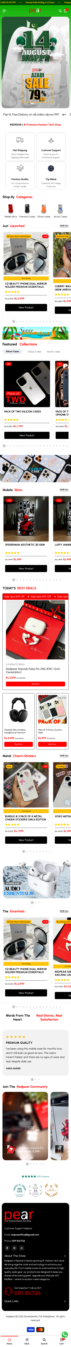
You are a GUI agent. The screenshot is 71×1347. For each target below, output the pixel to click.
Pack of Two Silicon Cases (22, 411)
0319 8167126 (27, 1293)
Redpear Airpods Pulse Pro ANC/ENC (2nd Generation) (32, 1147)
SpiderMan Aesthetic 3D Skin (25, 544)
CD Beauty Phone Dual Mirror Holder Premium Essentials (26, 285)
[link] (35, 333)
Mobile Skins (10, 216)
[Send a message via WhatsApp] (64, 1334)
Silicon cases (43, 216)
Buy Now (35, 684)
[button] (32, 103)
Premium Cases (27, 216)
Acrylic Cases (60, 216)
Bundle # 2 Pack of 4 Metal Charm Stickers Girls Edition (25, 818)
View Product (26, 307)
